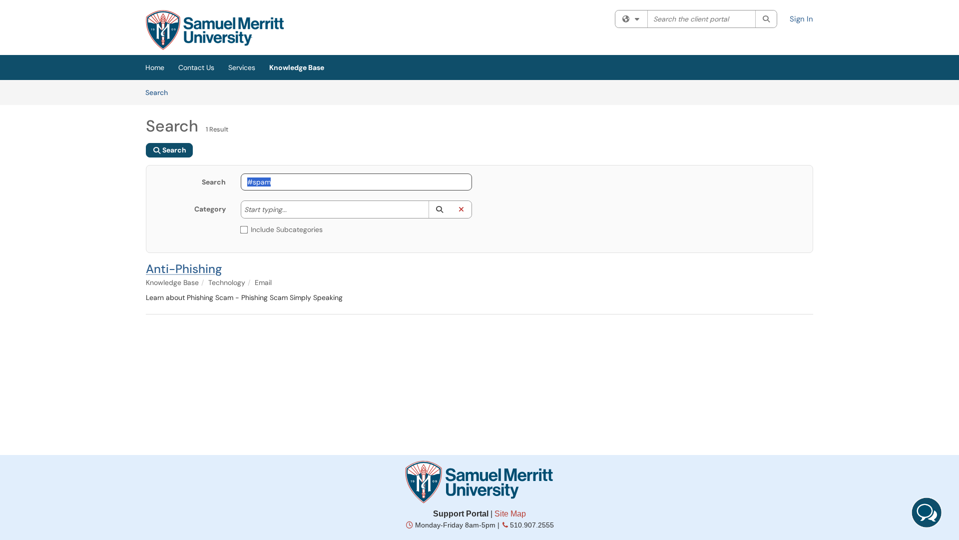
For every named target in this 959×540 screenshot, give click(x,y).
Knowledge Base (296, 67)
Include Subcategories (287, 229)
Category (210, 209)
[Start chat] (926, 512)
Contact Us (196, 67)
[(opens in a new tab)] (215, 30)
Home (154, 67)
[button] (439, 209)
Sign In (801, 19)
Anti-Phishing (184, 268)
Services (241, 67)
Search (160, 92)
